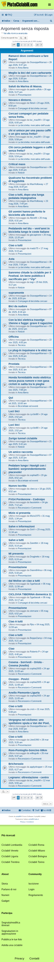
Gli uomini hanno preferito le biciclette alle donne (27, 213)
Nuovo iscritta (18, 485)
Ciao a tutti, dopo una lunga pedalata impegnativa (26, 196)
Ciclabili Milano (36, 850)
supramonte (16, 292)
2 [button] (21, 44)
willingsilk (34, 753)
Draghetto (34, 556)
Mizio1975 (35, 516)
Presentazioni (24, 95)
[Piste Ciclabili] (27, 4)
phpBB (18, 816)
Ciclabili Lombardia (12, 845)
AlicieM (33, 218)
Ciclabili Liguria (10, 856)
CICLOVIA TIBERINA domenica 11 (30, 594)
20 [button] (37, 44)
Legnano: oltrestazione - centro (29, 777)
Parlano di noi (9, 889)
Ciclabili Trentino (11, 862)
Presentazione (18, 567)
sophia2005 (35, 668)
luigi (32, 282)
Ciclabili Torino (36, 862)
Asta (11, 258)
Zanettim (34, 543)
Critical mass (17, 164)
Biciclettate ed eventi (28, 406)
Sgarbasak (35, 583)
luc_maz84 (35, 120)
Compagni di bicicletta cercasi (32, 108)
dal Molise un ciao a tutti (24, 580)
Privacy (19, 958)
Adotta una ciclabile (12, 945)
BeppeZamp (36, 638)
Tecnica (21, 345)
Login (31, 889)
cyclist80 (34, 414)
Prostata (14, 363)
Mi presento (16, 553)
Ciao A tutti (16, 621)
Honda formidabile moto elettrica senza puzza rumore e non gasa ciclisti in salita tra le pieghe (30, 381)
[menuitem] (8, 14)
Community (35, 874)
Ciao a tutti (15, 245)
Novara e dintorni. (20, 99)
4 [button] (28, 44)
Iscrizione (33, 883)
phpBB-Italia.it (34, 819)
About (5, 874)
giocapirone (35, 234)
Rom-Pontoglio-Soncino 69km (28, 750)
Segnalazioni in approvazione (10, 932)
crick (32, 709)
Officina (14, 336)
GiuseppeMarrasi (38, 62)
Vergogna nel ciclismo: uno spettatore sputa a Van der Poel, (29, 721)
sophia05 (34, 475)
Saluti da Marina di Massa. (25, 86)
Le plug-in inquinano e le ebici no (30, 350)
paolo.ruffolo (36, 89)
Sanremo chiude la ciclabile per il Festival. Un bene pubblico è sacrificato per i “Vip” (30, 276)
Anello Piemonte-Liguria (24, 692)
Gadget (5, 901)
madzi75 (34, 248)
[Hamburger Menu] (49, 4)
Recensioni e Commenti (29, 507)
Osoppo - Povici (19, 679)
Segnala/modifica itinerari (11, 924)
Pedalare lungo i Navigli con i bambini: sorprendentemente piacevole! (27, 469)
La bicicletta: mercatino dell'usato (34, 125)
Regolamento (35, 895)
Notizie (21, 172)
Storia (5, 883)
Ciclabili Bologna (37, 856)
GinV (32, 529)
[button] (14, 45)
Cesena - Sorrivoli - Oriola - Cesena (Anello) (26, 664)
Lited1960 (34, 739)
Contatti (34, 958)
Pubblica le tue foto (12, 939)
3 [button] (24, 44)
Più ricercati (8, 835)
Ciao (11, 648)
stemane (34, 611)
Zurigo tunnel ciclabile (23, 438)
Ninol (32, 103)
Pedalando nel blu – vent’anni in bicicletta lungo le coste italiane (29, 230)
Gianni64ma (36, 570)
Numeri (5, 895)
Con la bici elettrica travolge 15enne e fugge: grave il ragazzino (30, 321)
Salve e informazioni (22, 526)
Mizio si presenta (19, 512)
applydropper (36, 766)
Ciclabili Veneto (10, 850)
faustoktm (35, 502)
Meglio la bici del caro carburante (30, 72)
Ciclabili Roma (36, 845)
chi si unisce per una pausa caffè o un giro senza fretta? (30, 132)
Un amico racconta (21, 451)
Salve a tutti (16, 540)
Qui (11, 397)
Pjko (32, 624)
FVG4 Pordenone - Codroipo (27, 499)
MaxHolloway (36, 184)
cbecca (33, 488)
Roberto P (35, 651)
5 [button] (31, 44)
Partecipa (7, 913)
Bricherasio (16, 763)
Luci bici (14, 411)
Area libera (23, 67)
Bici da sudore (18, 306)
